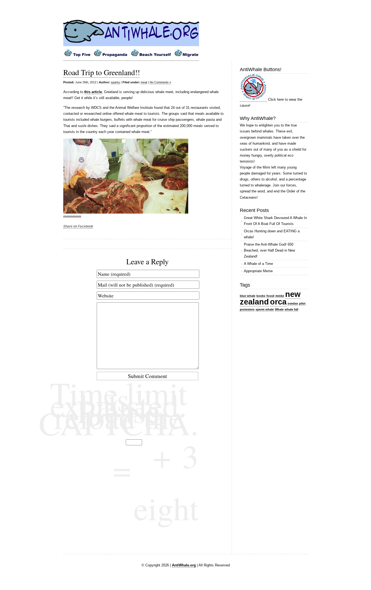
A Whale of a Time (258, 264)
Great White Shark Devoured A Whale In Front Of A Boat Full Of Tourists (275, 221)
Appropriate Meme (258, 271)
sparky (115, 82)
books (260, 295)
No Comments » (160, 82)
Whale (279, 309)
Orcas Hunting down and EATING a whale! (272, 234)
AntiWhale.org (184, 565)
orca (278, 301)
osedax (293, 303)
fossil (270, 295)
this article (93, 92)
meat (144, 82)
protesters (247, 309)
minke (279, 295)
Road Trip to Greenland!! (101, 72)
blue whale (247, 295)
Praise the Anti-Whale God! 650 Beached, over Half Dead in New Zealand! (269, 250)
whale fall (291, 309)
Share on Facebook (78, 226)
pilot (302, 303)
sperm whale (265, 309)
